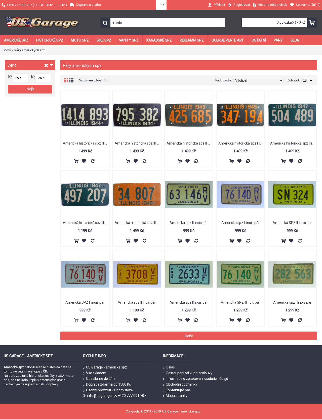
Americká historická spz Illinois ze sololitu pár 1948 (138, 223)
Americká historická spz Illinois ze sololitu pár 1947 (293, 143)
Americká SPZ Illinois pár (292, 223)
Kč (10, 77)
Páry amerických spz (29, 50)
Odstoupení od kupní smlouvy (189, 373)
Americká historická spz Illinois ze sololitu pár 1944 (86, 143)
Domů (7, 50)
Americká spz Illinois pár (189, 223)
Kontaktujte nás (178, 390)
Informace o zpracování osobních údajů (197, 379)
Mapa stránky (176, 396)
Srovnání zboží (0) (93, 80)
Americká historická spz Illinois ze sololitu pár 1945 (190, 143)
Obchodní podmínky (181, 384)
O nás (170, 367)
